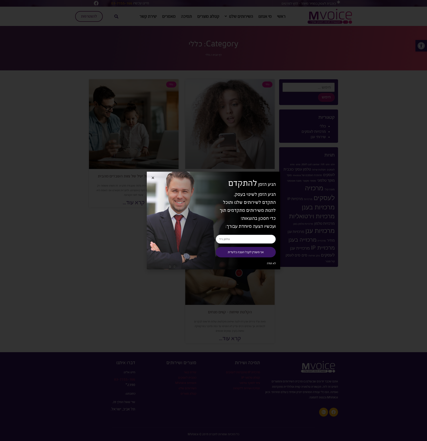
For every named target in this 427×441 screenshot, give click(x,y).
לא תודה (271, 263)
